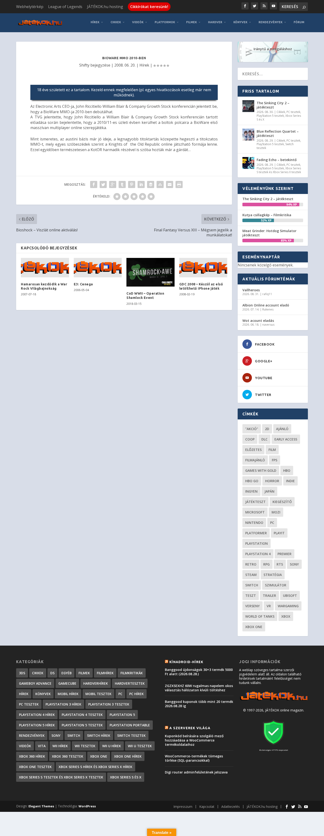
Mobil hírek (68, 694)
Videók (137, 22)
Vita (42, 746)
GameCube (67, 683)
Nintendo (254, 522)
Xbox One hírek (128, 756)
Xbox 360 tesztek (67, 756)
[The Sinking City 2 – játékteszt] (248, 106)
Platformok (165, 22)
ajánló (282, 429)
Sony (294, 564)
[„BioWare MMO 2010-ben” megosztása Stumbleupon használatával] (160, 184)
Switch (251, 585)
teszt (250, 595)
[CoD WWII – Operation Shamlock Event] (150, 272)
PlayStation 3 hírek (63, 704)
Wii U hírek (111, 746)
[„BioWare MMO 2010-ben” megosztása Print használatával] (179, 184)
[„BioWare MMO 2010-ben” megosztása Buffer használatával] (150, 184)
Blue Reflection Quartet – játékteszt (278, 133)
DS (52, 673)
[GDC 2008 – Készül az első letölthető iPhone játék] (203, 267)
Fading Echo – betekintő (277, 159)
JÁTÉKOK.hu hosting (105, 6)
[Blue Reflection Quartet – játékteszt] (248, 134)
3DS (22, 673)
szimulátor (275, 585)
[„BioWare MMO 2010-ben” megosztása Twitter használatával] (103, 184)
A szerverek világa (189, 728)
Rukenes (267, 309)
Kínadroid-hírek (186, 662)
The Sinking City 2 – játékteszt (273, 105)
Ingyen (251, 491)
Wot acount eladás (258, 320)
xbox (285, 616)
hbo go (251, 481)
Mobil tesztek (98, 694)
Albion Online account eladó (265, 305)
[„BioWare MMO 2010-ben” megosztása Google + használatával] (112, 184)
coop (250, 439)
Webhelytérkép (29, 6)
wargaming (288, 606)
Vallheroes (251, 290)
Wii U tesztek (140, 746)
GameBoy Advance (35, 683)
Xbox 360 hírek (32, 756)
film (272, 449)
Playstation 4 (258, 554)
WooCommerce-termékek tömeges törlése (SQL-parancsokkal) (194, 758)
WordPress (87, 806)
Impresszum (182, 806)
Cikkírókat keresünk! (149, 6)
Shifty (84, 65)
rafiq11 (267, 294)
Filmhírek (105, 673)
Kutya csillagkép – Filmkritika (266, 215)
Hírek (95, 22)
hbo (286, 470)
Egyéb (66, 673)
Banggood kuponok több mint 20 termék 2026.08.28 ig (199, 703)
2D (267, 429)
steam (251, 574)
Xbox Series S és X (125, 777)
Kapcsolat (206, 806)
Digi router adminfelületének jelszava (196, 772)
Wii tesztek (85, 746)
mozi (276, 512)
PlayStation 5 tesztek (270, 116)
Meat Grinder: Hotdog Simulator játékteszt (269, 233)
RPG (266, 564)
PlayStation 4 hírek (37, 714)
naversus (268, 325)
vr (269, 606)
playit (279, 533)
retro (250, 564)
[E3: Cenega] (98, 267)
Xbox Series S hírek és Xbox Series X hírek (95, 766)
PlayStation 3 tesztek (108, 704)
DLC (264, 439)
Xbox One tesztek (35, 766)
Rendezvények (270, 22)
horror (272, 481)
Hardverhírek (95, 683)
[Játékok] (274, 700)
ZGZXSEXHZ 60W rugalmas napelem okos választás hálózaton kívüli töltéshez (199, 687)
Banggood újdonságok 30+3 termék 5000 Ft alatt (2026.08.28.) (199, 671)
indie (290, 481)
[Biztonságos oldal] (273, 745)
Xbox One (253, 627)
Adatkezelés (230, 806)
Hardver (215, 22)
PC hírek (136, 694)
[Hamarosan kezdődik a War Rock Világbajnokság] (45, 267)
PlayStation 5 (122, 714)
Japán (269, 491)
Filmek (191, 22)
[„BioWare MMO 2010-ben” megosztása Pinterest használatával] (131, 184)
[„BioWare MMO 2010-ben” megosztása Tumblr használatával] (122, 184)
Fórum (299, 22)
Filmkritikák (131, 673)
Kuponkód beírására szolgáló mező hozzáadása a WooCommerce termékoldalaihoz (194, 740)
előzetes (253, 449)
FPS (274, 460)
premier (285, 554)
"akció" (251, 429)
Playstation (256, 543)
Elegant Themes (41, 806)
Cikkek (116, 22)
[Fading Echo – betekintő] (248, 163)
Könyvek (240, 22)
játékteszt (255, 501)
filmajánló (255, 460)
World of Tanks (259, 616)
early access (285, 439)
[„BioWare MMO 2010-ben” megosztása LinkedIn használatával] (141, 184)
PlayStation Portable (130, 725)
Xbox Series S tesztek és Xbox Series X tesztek (279, 170)
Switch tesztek (131, 735)
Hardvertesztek (130, 683)
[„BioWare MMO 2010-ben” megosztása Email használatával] (169, 184)
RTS (280, 564)
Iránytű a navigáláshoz (273, 49)
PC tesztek (293, 112)
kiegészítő (282, 501)
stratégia (273, 574)
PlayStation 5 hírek (37, 725)
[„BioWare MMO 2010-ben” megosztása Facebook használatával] (93, 184)
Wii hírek (60, 746)
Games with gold (260, 470)
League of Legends (65, 6)
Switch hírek (98, 735)
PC (272, 522)
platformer (256, 533)
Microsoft (255, 512)
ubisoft (290, 595)
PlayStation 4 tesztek (82, 714)
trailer (269, 595)
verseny (252, 606)
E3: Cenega (83, 284)
